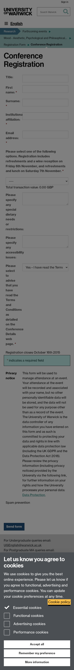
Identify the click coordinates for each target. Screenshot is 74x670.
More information (37, 662)
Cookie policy (59, 602)
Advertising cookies (29, 624)
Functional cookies (28, 615)
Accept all (37, 644)
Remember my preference (37, 653)
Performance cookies (30, 632)
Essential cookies (27, 607)
